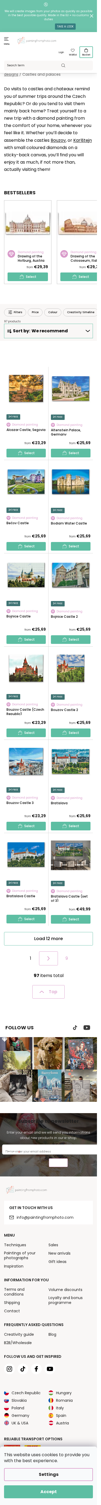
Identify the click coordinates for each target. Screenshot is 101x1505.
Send (58, 1163)
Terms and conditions (14, 1292)
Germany (20, 1415)
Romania (64, 1400)
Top (53, 992)
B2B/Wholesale (18, 1342)
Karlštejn (82, 140)
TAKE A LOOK (65, 27)
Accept (48, 1492)
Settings (48, 1474)
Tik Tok (75, 1028)
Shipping (12, 1302)
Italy (60, 1408)
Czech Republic (26, 1392)
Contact (12, 1311)
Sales (53, 1244)
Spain (61, 1415)
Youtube (87, 1028)
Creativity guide (19, 1334)
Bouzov (58, 140)
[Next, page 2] (48, 958)
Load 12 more (48, 939)
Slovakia (19, 1400)
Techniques (15, 1244)
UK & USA (20, 1423)
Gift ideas (57, 1261)
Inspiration (13, 1266)
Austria (62, 1423)
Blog (52, 1334)
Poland (18, 1408)
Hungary (64, 1392)
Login (61, 52)
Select (31, 276)
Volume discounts (65, 1289)
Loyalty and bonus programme (65, 1300)
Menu (7, 44)
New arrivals (59, 1253)
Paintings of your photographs (20, 1255)
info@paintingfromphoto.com (45, 1217)
